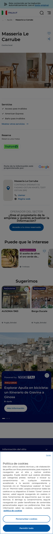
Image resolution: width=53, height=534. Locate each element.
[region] (26, 493)
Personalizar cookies (26, 519)
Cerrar (48, 455)
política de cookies (13, 510)
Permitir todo (27, 528)
